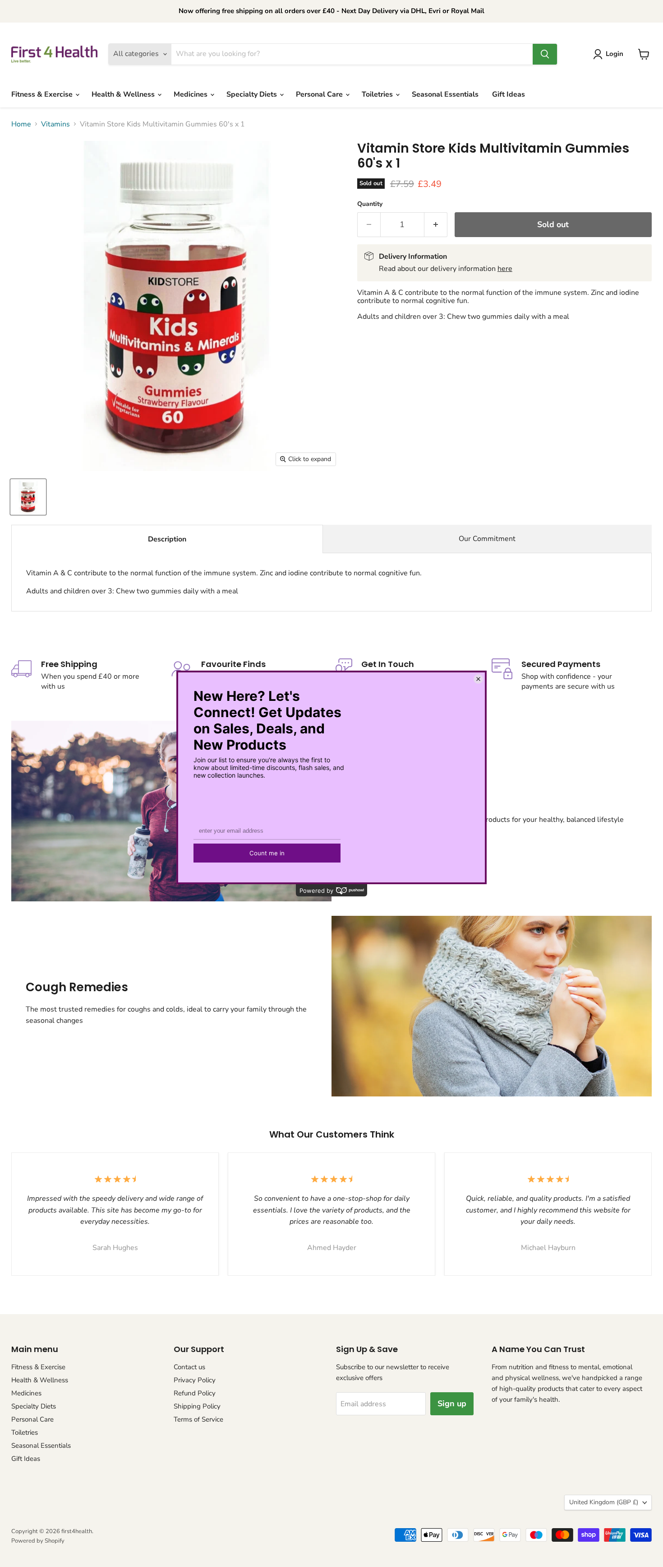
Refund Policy (195, 1393)
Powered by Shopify (37, 1541)
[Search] (545, 54)
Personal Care (320, 94)
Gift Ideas (508, 94)
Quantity (369, 204)
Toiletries (378, 94)
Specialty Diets (252, 94)
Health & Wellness (124, 94)
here (504, 269)
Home (21, 124)
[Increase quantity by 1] (435, 224)
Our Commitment (487, 539)
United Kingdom (603, 1502)
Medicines (191, 94)
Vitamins (55, 124)
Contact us (189, 1366)
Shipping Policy (197, 1406)
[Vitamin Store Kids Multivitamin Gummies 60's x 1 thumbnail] (28, 497)
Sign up (451, 1403)
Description (167, 539)
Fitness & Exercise (42, 94)
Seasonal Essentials (445, 94)
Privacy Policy (195, 1380)
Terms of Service (198, 1419)
